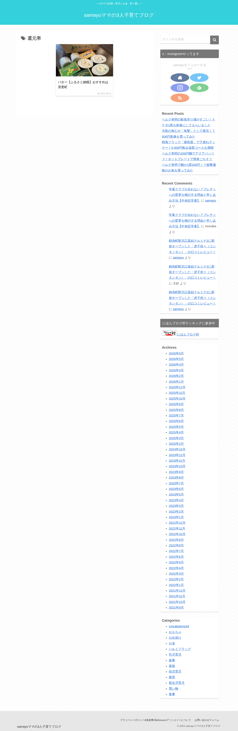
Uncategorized (179, 626)
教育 (172, 677)
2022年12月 (177, 523)
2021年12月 (177, 591)
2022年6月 (176, 556)
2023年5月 (176, 494)
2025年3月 (176, 438)
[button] (214, 40)
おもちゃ (175, 632)
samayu (210, 200)
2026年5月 (176, 359)
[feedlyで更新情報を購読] (199, 87)
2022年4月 (176, 568)
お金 (172, 643)
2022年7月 (176, 551)
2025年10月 (177, 398)
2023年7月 (176, 483)
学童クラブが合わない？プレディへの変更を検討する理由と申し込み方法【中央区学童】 (192, 195)
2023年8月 (176, 477)
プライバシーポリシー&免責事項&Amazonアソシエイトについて (155, 720)
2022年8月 (176, 545)
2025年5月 (176, 427)
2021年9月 (176, 607)
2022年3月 (176, 574)
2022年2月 (176, 579)
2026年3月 (176, 370)
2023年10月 (177, 466)
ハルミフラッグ (180, 649)
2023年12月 (177, 455)
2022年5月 (176, 562)
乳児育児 (175, 655)
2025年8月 (176, 410)
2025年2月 (176, 444)
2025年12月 (177, 387)
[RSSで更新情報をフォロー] (180, 97)
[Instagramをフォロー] (180, 87)
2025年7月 (176, 415)
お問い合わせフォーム (207, 720)
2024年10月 (177, 449)
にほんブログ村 (188, 334)
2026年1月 (176, 381)
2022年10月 (177, 534)
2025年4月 (176, 432)
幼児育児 (175, 671)
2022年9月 (176, 540)
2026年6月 (176, 353)
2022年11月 (177, 528)
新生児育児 (177, 683)
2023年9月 (176, 472)
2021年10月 (177, 602)
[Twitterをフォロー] (199, 77)
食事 (172, 694)
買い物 (173, 688)
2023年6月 (176, 489)
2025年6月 (176, 421)
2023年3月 (176, 506)
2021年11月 (177, 596)
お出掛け (175, 638)
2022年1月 (176, 585)
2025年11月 (177, 393)
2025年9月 (176, 404)
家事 (172, 660)
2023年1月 (176, 517)
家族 (172, 666)
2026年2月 (176, 376)
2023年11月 (177, 461)
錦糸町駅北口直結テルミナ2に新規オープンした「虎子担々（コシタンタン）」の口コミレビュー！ (192, 246)
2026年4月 (176, 364)
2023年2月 (176, 511)
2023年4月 (176, 500)
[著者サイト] (180, 77)
